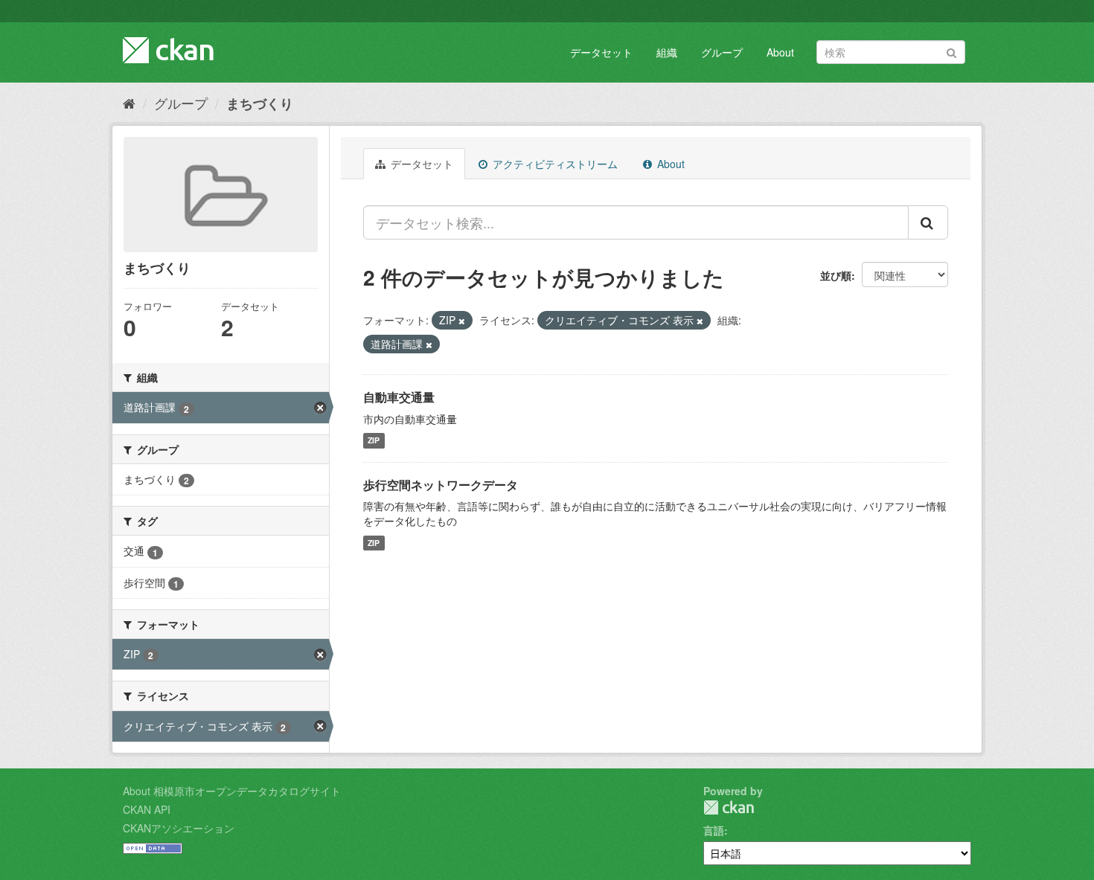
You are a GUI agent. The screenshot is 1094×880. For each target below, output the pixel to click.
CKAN (728, 807)
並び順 (835, 275)
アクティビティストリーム (554, 163)
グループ (722, 52)
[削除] (461, 321)
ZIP (374, 440)
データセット (601, 52)
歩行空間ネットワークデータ (440, 484)
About (780, 52)
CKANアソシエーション (178, 827)
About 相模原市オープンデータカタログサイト (232, 790)
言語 (713, 830)
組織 (666, 52)
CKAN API (146, 809)
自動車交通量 (399, 396)
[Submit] (951, 51)
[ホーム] (129, 102)
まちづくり (259, 103)
